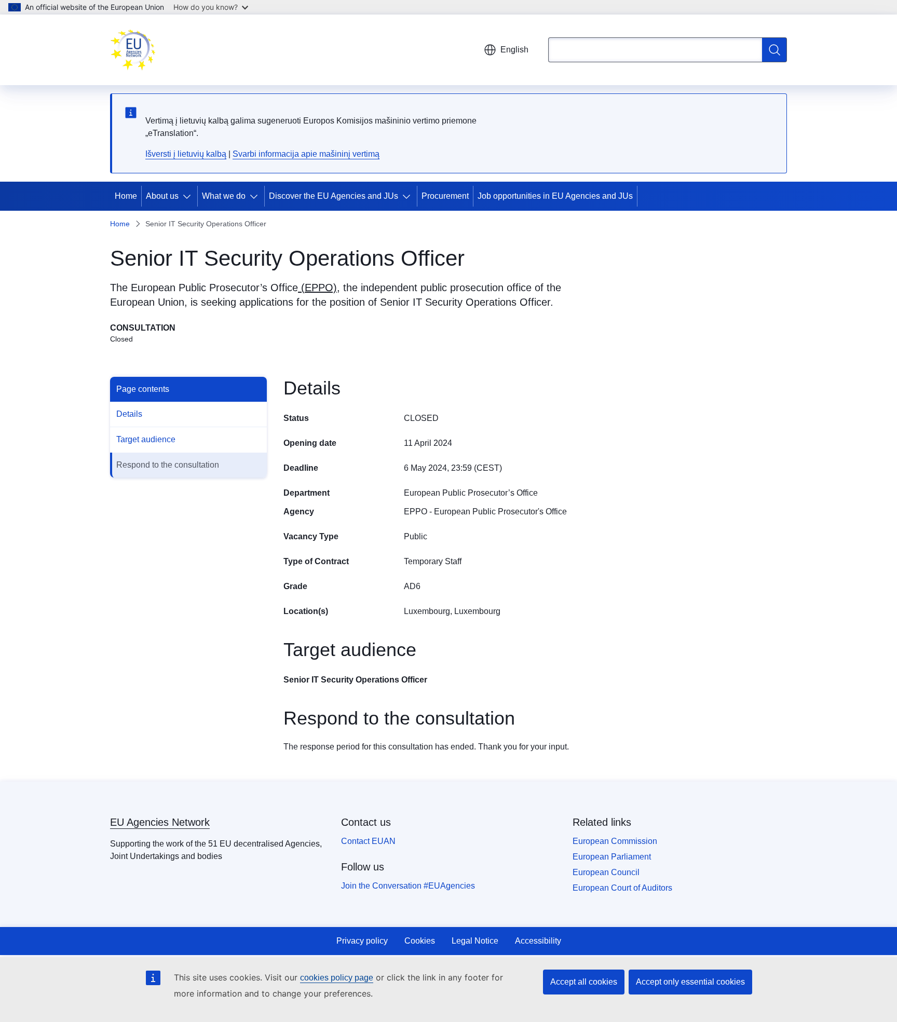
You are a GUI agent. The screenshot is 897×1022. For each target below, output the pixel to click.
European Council (606, 872)
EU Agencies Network (160, 822)
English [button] (514, 49)
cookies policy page (336, 977)
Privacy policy (362, 940)
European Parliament (612, 856)
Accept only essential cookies (690, 981)
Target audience (145, 439)
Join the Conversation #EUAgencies (408, 885)
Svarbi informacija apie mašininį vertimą (306, 153)
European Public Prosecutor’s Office (214, 287)
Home (126, 196)
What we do (224, 196)
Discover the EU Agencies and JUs (333, 196)
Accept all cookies (583, 981)
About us (162, 196)
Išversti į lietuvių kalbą (185, 153)
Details (129, 414)
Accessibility (538, 940)
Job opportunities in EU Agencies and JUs (555, 196)
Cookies (419, 940)
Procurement (445, 196)
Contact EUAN (368, 841)
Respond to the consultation (167, 464)
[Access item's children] (189, 196)
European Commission (615, 841)
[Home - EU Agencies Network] (133, 50)
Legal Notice (475, 940)
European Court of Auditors (622, 887)
